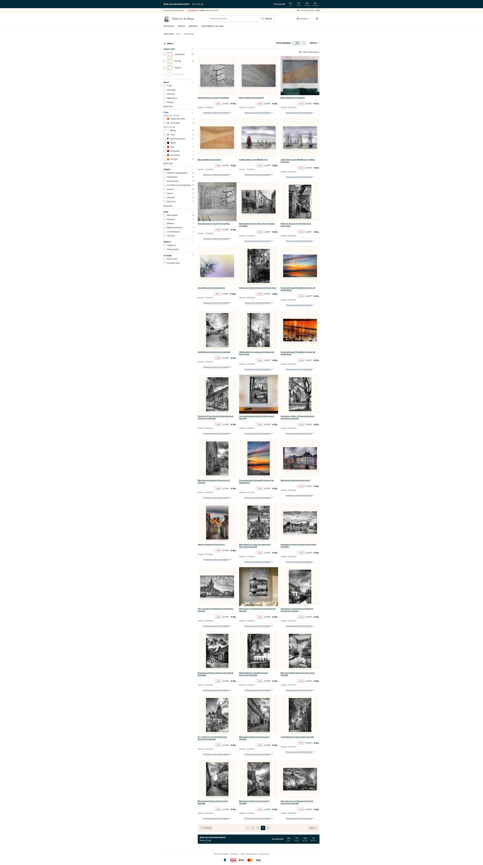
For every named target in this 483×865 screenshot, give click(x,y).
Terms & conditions (221, 854)
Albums (181, 26)
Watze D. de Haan (183, 18)
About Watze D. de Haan (212, 26)
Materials (193, 26)
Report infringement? (249, 854)
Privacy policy (264, 854)
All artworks (169, 26)
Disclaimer (235, 854)
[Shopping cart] (316, 18)
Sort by (313, 43)
